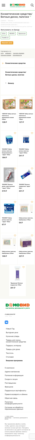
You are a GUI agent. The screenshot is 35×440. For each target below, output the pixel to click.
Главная (3, 20)
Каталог (10, 20)
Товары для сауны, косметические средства (15, 22)
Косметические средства (9, 24)
